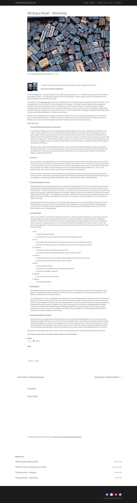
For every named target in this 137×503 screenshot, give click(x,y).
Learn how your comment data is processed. (67, 437)
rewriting (30, 361)
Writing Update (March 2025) (26, 462)
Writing (49, 74)
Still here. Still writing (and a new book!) (30, 467)
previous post (44, 102)
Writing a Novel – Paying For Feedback (107, 377)
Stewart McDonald (37, 74)
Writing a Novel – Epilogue (25, 472)
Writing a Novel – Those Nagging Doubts (31, 377)
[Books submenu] (95, 2)
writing (36, 361)
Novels (45, 74)
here (107, 498)
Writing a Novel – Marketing (26, 478)
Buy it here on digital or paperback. (52, 89)
